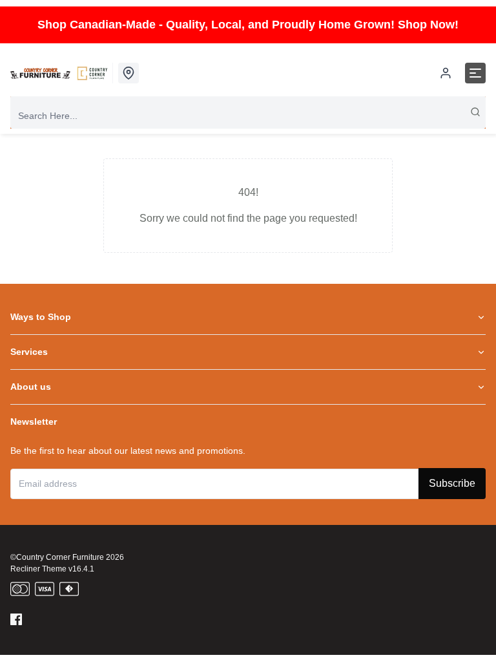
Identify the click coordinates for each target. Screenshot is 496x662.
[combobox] (248, 116)
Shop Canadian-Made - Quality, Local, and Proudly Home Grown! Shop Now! (248, 24)
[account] (445, 73)
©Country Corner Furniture (57, 557)
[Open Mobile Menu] (475, 73)
